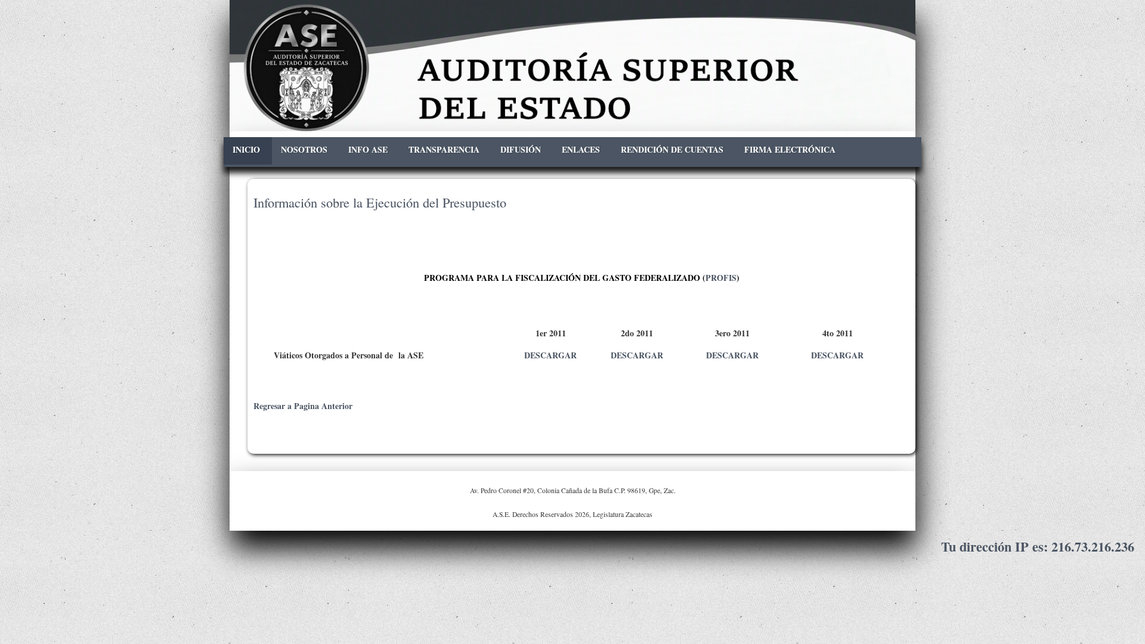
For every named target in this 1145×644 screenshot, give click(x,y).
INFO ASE (368, 149)
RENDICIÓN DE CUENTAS (672, 149)
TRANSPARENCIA (444, 149)
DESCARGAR (550, 355)
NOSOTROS (304, 149)
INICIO (246, 149)
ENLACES (581, 149)
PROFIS (720, 277)
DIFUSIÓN (520, 149)
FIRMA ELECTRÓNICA (789, 149)
